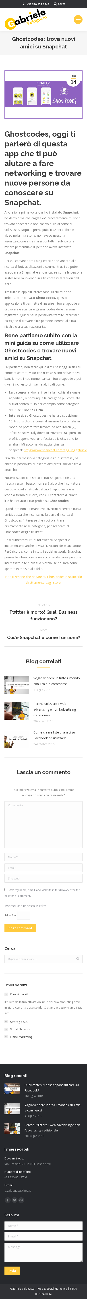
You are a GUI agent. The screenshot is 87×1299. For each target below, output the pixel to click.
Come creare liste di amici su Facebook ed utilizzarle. (54, 735)
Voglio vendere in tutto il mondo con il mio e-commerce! (56, 681)
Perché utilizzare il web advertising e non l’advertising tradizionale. (54, 709)
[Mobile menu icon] (78, 19)
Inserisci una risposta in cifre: (25, 906)
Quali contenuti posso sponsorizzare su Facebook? (52, 1087)
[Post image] (16, 685)
